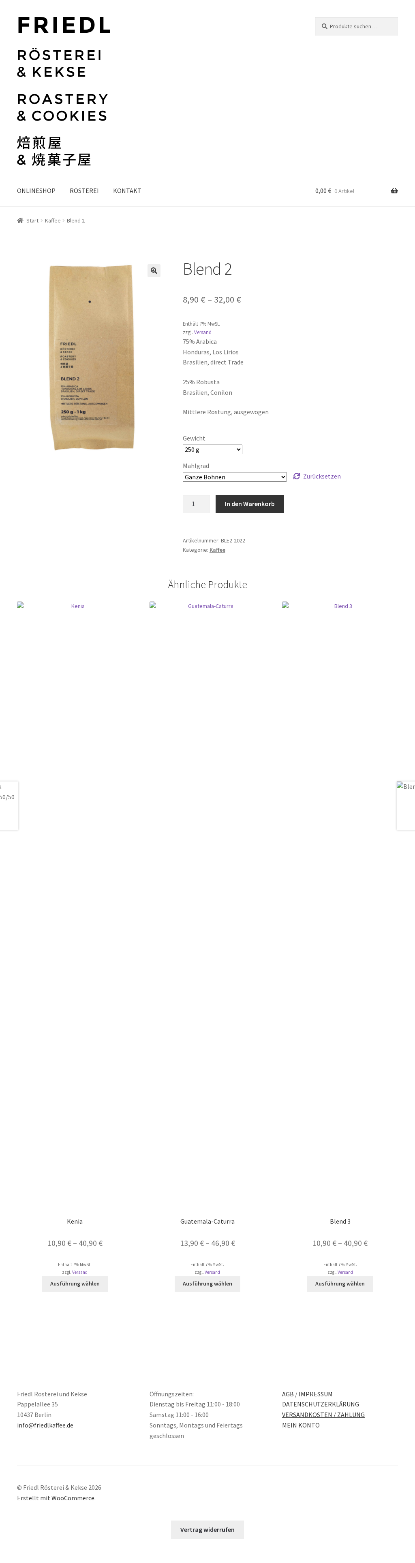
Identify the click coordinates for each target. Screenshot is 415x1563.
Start (32, 220)
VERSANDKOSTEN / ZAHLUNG (323, 1415)
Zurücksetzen (322, 476)
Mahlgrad (196, 466)
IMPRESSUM (316, 1394)
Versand (203, 332)
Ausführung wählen (75, 1283)
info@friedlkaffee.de (45, 1425)
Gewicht (194, 438)
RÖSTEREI (84, 190)
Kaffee (53, 220)
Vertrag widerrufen (207, 1529)
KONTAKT (127, 190)
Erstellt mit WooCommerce (55, 1498)
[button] (154, 270)
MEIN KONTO (301, 1425)
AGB (288, 1394)
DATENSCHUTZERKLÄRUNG (320, 1404)
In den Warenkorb (250, 504)
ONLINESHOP (36, 190)
